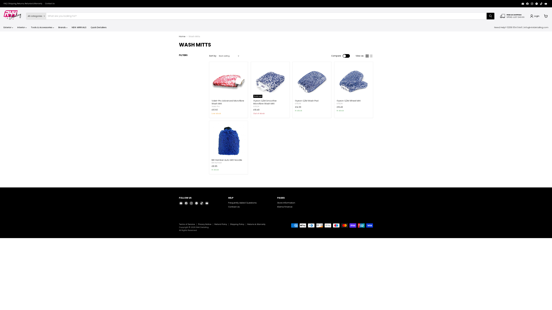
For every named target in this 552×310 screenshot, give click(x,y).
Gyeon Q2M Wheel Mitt (349, 100)
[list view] (371, 56)
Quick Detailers (99, 27)
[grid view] (367, 56)
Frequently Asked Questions (242, 202)
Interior (21, 27)
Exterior (8, 27)
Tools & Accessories (42, 27)
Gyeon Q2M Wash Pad (306, 100)
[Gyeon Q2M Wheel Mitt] (354, 81)
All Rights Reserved (188, 230)
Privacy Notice (204, 224)
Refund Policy (220, 224)
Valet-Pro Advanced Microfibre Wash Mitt (228, 102)
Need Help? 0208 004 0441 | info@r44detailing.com (521, 27)
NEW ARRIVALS (79, 27)
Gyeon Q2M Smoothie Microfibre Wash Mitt (265, 102)
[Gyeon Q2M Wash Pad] (312, 81)
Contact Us (50, 4)
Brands (62, 27)
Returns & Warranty (256, 224)
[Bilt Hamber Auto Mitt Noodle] (229, 140)
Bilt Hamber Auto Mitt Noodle (227, 159)
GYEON (256, 106)
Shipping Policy (237, 224)
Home (182, 36)
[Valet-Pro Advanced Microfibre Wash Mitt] (229, 81)
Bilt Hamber (217, 162)
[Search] (490, 16)
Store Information (286, 202)
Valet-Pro (216, 106)
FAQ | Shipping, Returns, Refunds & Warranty (23, 4)
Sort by (212, 56)
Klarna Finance (284, 206)
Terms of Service (187, 224)
